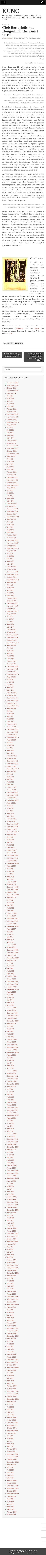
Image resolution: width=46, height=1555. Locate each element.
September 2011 (13, 800)
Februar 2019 (12, 567)
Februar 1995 (12, 1323)
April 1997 (10, 1254)
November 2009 (12, 858)
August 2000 (11, 1149)
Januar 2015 (11, 695)
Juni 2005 (10, 997)
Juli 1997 (10, 1247)
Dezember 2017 (12, 603)
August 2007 (11, 929)
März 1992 (10, 1415)
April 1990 (10, 1475)
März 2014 (10, 721)
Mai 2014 (10, 716)
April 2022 (10, 467)
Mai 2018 (10, 590)
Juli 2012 (10, 774)
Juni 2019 (10, 556)
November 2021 (12, 480)
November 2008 (12, 890)
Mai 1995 (10, 1315)
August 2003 (11, 1055)
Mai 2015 (10, 685)
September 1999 (13, 1178)
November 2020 (12, 511)
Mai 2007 (10, 937)
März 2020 (10, 532)
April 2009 (10, 876)
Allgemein (5, 24)
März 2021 (10, 501)
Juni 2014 (10, 714)
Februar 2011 (11, 819)
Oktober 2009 (12, 861)
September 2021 (13, 485)
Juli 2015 (10, 679)
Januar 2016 (11, 664)
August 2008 (11, 897)
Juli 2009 (10, 869)
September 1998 (13, 1210)
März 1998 (10, 1226)
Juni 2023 (10, 430)
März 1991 (10, 1446)
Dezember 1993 (12, 1359)
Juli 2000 (10, 1152)
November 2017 (12, 606)
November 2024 (12, 385)
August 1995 (11, 1307)
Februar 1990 (12, 1480)
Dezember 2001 (12, 1107)
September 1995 (13, 1304)
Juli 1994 (10, 1341)
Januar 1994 (11, 1357)
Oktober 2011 (11, 798)
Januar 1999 (11, 1199)
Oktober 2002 (12, 1081)
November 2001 (12, 1110)
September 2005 (13, 989)
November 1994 (12, 1331)
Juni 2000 (10, 1155)
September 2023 (13, 422)
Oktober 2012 (12, 766)
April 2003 (10, 1065)
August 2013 (11, 740)
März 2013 (10, 753)
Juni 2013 (10, 745)
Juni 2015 (10, 682)
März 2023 (10, 438)
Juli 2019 (10, 553)
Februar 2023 (12, 440)
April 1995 (10, 1317)
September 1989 (13, 1493)
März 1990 (10, 1478)
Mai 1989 (10, 1504)
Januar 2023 (11, 443)
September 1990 (13, 1462)
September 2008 (13, 895)
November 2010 (12, 827)
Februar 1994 (12, 1354)
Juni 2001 (10, 1123)
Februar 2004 (12, 1039)
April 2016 (10, 656)
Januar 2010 (11, 853)
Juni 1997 (10, 1249)
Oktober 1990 (12, 1459)
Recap (37, 328)
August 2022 (11, 456)
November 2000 (12, 1142)
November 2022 (12, 448)
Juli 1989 (10, 1499)
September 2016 (13, 643)
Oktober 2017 (12, 609)
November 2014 (12, 700)
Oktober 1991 (12, 1428)
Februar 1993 (12, 1386)
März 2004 (10, 1037)
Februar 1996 (12, 1291)
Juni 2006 (10, 966)
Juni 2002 (10, 1092)
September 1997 (13, 1241)
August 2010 (11, 834)
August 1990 (11, 1465)
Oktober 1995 (12, 1302)
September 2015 (13, 674)
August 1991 (11, 1433)
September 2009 (13, 863)
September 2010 (13, 832)
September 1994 (13, 1336)
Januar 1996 (11, 1294)
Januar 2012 (11, 790)
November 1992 (12, 1394)
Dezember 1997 (12, 1233)
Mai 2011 (10, 811)
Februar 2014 (12, 724)
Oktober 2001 (12, 1113)
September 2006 (13, 958)
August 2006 (11, 960)
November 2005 (12, 984)
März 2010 (10, 848)
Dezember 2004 (12, 1013)
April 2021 (10, 498)
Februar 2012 (12, 787)
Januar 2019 (11, 569)
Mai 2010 (10, 842)
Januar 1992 (11, 1420)
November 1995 (12, 1299)
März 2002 (10, 1100)
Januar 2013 (11, 758)
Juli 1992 (10, 1404)
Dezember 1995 (12, 1296)
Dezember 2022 (12, 446)
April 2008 (10, 908)
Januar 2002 (11, 1105)
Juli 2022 (10, 459)
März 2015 (10, 690)
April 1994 (10, 1349)
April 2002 (10, 1097)
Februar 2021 (12, 504)
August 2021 (11, 488)
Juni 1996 (10, 1281)
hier (11, 334)
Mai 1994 (10, 1346)
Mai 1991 (10, 1441)
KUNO (11, 11)
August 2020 (11, 519)
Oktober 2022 (12, 451)
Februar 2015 (12, 693)
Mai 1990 (10, 1472)
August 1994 (11, 1338)
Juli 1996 (10, 1278)
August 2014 (11, 708)
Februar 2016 (12, 661)
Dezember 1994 (12, 1328)
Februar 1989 (12, 1512)
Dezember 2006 (12, 950)
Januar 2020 (11, 538)
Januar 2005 (11, 1010)
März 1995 (10, 1320)
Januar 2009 (11, 884)
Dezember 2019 (12, 540)
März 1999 (10, 1194)
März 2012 (10, 785)
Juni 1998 (10, 1218)
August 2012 (11, 771)
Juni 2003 (10, 1060)
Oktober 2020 (12, 514)
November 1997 (12, 1236)
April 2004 (10, 1034)
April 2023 (10, 435)
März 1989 (10, 1509)
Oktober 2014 (12, 703)
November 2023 (12, 417)
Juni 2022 (10, 461)
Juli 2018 (10, 585)
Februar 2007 (12, 945)
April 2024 (10, 404)
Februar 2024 (12, 409)
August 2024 (11, 393)
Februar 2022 (12, 472)
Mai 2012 (10, 779)
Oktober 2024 (12, 388)
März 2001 (10, 1131)
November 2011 (12, 795)
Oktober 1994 (12, 1333)
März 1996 (10, 1289)
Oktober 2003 (12, 1050)
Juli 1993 (10, 1373)
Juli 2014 (10, 711)
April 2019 (10, 561)
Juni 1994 (10, 1344)
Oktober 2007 (12, 924)
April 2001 (10, 1128)
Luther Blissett (8, 38)
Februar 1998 (12, 1228)
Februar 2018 (12, 598)
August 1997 (11, 1244)
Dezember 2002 (12, 1076)
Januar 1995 (11, 1325)
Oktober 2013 (12, 735)
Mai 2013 (10, 748)
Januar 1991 (11, 1451)
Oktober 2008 (12, 892)
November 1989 (12, 1488)
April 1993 (10, 1380)
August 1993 (11, 1370)
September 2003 (13, 1052)
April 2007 (10, 939)
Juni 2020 (10, 525)
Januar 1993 (11, 1388)
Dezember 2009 (12, 855)
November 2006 (12, 953)
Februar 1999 (12, 1197)
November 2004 (12, 1016)
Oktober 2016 (12, 640)
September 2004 (13, 1021)
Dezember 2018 (12, 572)
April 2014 (10, 719)
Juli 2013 (10, 742)
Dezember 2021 (12, 477)
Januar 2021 (11, 506)
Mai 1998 (10, 1220)
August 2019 (11, 551)
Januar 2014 (11, 727)
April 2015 (10, 687)
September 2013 (13, 737)
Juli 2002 (10, 1089)
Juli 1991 (10, 1436)
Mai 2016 (10, 653)
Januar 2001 (11, 1136)
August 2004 (11, 1023)
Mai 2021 (10, 496)
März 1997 (10, 1257)
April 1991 (10, 1444)
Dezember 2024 (12, 383)
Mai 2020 (10, 527)
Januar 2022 (11, 475)
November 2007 (12, 921)
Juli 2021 (10, 490)
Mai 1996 (10, 1283)
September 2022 (13, 454)
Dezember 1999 (12, 1170)
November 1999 (12, 1173)
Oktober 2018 (12, 577)
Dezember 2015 (12, 666)
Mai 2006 (10, 968)
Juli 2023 (10, 427)
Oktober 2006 (12, 955)
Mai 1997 (10, 1252)
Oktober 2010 (12, 829)
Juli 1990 (10, 1467)
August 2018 (11, 582)
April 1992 (10, 1412)
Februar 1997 (12, 1260)
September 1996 (13, 1273)
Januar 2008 (11, 916)
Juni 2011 (10, 808)
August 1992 (11, 1402)
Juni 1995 (10, 1312)
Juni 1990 (10, 1470)
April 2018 (10, 593)
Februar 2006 (12, 976)
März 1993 (10, 1383)
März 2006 (10, 974)
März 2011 (10, 816)
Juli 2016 (10, 648)
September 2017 (13, 611)
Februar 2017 (12, 630)
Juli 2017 (10, 616)
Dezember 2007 (12, 918)
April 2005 (10, 1002)
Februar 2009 (12, 882)
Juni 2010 (10, 840)
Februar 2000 (12, 1165)
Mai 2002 (10, 1094)
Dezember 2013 (12, 729)
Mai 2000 (10, 1157)
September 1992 (13, 1399)
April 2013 (10, 750)
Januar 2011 (11, 821)
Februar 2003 (12, 1071)
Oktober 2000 (12, 1144)
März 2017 (10, 627)
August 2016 (11, 645)
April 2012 (10, 782)
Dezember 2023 (12, 414)
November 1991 (12, 1425)
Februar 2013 (12, 756)
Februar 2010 (12, 850)
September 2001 (13, 1115)
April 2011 (10, 813)
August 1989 (11, 1496)
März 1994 (10, 1352)
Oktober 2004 (12, 1018)
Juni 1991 (10, 1438)
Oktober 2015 (12, 672)
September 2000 (13, 1147)
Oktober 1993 (12, 1365)
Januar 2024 (11, 412)
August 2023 (11, 425)
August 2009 (11, 866)
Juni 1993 (10, 1375)
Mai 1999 (10, 1189)
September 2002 (13, 1084)
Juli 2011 (10, 806)
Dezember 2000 (12, 1139)
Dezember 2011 (12, 792)
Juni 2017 (10, 619)
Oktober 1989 (12, 1491)
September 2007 (13, 926)
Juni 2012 (10, 777)
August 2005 (11, 992)
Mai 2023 (10, 433)
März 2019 (10, 564)
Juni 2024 (10, 398)
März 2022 (10, 469)
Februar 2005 (12, 1008)
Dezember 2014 (12, 698)
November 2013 (12, 732)
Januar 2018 (11, 601)
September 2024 (13, 391)
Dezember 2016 (12, 635)
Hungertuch (19, 343)
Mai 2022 (10, 464)
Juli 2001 (10, 1121)
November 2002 (12, 1079)
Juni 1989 (10, 1501)
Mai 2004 (10, 1031)
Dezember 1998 (12, 1202)
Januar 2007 (11, 947)
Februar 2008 (12, 913)
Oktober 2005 (12, 987)
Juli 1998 (10, 1215)
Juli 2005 (10, 995)
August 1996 (11, 1275)
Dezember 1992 (12, 1391)
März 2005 (10, 1005)
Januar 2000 (11, 1168)
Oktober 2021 (12, 483)
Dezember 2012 (12, 761)
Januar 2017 (11, 632)
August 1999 (11, 1181)
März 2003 (10, 1068)
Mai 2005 (10, 1000)
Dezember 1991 (12, 1423)
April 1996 (10, 1286)
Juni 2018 (10, 588)
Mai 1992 (10, 1409)
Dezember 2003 (12, 1044)
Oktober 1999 (12, 1176)
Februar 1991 (12, 1449)
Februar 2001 (12, 1134)
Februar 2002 (12, 1102)
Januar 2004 (11, 1042)
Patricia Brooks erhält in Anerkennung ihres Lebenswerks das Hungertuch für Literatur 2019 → (34, 356)
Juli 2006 (10, 963)
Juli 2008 (10, 900)
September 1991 (13, 1430)
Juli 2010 (10, 837)
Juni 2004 (10, 1029)
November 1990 (12, 1457)
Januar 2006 (11, 979)
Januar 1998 (11, 1231)
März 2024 (10, 406)
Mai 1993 (10, 1378)
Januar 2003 (11, 1073)
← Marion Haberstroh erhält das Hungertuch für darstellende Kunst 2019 (12, 354)
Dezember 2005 (12, 981)
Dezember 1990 (12, 1454)
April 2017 (10, 624)
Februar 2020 (12, 535)
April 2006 (10, 971)
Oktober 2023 (12, 419)
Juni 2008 (10, 903)
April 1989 (10, 1507)
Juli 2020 (10, 522)
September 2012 (13, 769)
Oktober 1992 (12, 1396)
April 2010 (10, 845)
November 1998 (12, 1205)
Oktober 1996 (12, 1270)
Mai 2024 (10, 401)
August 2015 (11, 677)
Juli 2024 (10, 396)
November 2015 (12, 669)
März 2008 (10, 911)
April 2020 (10, 530)
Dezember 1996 (12, 1265)
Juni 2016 (10, 651)
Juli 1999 (10, 1184)
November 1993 (12, 1362)
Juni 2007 (10, 934)
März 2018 (10, 595)
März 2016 (10, 658)
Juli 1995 (10, 1310)
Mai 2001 (10, 1126)
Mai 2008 (10, 905)
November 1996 (12, 1268)
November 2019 (12, 543)
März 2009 (10, 879)
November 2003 (12, 1047)
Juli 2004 (10, 1026)
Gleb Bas (10, 343)
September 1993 (13, 1367)
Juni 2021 (10, 493)
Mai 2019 (10, 559)
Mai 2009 (10, 874)
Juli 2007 (10, 932)
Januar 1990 (11, 1483)
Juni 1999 (10, 1186)
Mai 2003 (10, 1063)
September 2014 (13, 706)
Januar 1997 (11, 1262)
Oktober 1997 (12, 1239)
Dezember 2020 (12, 509)
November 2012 (12, 763)
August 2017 (11, 614)
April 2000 (10, 1160)
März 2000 (10, 1163)
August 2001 (11, 1118)
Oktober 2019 (12, 546)
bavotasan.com (32, 1553)
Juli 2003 (10, 1058)
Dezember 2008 (12, 887)
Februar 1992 (12, 1417)
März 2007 (10, 942)
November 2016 (12, 637)
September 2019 (13, 548)
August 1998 (11, 1212)
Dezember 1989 (12, 1486)
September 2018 (13, 580)
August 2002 (11, 1086)
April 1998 (10, 1223)
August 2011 (11, 803)
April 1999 (10, 1191)
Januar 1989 (11, 1514)
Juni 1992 (10, 1407)
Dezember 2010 (12, 824)
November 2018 (12, 574)
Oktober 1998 (12, 1207)
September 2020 (13, 517)
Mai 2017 (10, 622)
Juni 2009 (10, 871)
